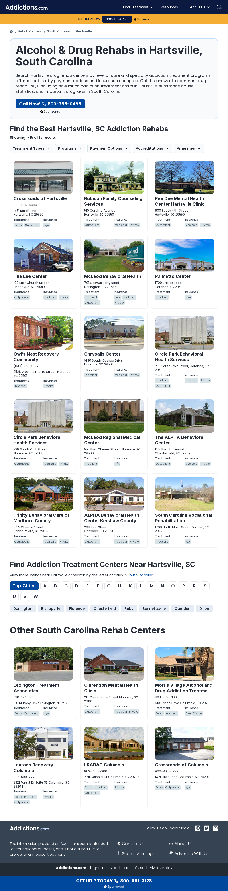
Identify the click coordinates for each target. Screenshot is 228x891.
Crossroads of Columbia (181, 764)
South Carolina (58, 31)
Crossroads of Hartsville (40, 198)
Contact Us (133, 843)
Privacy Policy (160, 867)
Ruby (129, 608)
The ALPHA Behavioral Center (179, 440)
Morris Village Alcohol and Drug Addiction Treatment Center (183, 690)
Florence (77, 608)
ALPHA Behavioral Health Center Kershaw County (111, 517)
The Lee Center (30, 276)
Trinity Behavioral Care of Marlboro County (41, 517)
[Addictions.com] (12, 31)
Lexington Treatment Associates (36, 687)
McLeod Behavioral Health (112, 276)
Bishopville (50, 608)
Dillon (204, 608)
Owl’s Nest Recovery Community (36, 356)
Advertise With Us (191, 853)
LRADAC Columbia (104, 764)
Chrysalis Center (102, 354)
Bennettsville (154, 608)
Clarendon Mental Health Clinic (111, 687)
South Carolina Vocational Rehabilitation (183, 517)
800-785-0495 (117, 19)
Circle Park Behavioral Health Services (179, 356)
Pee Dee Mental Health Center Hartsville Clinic (180, 201)
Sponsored (144, 19)
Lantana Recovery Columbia (33, 767)
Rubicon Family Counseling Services (113, 201)
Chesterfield (105, 608)
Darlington (22, 608)
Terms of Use (133, 867)
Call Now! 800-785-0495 (50, 104)
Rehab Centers (30, 31)
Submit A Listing (137, 853)
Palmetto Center (173, 276)
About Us (184, 843)
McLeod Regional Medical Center (112, 440)
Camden (182, 608)
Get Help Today (114, 881)
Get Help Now (88, 19)
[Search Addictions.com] (219, 7)
